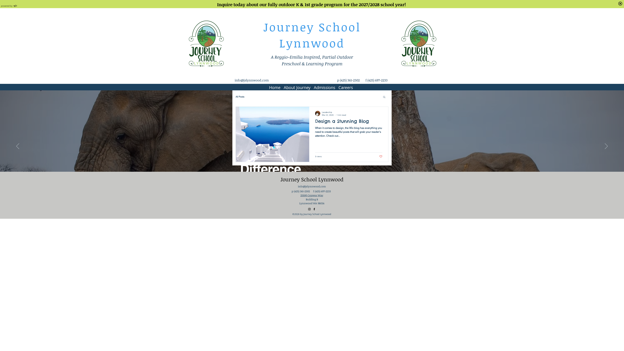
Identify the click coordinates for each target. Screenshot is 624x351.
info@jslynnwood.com (252, 80)
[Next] (606, 146)
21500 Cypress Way (311, 195)
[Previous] (17, 146)
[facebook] (314, 209)
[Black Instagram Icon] (309, 209)
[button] (384, 97)
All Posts (240, 96)
